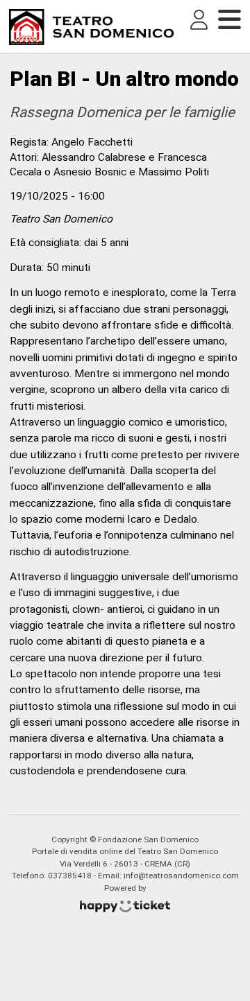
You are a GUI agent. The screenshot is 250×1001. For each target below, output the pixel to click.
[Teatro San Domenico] (92, 27)
